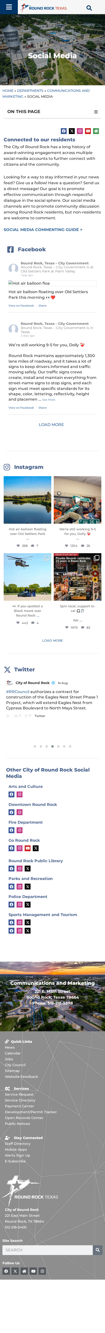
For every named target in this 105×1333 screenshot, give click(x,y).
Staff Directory (18, 1143)
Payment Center (19, 1106)
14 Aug (63, 683)
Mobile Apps (16, 1149)
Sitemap (12, 1071)
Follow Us (11, 1263)
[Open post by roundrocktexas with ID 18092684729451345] (77, 577)
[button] (96, 112)
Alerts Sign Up (17, 1155)
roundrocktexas (27, 480)
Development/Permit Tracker (31, 1112)
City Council (15, 1065)
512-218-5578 (60, 1003)
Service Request (19, 1094)
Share (43, 305)
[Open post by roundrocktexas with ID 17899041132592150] (77, 500)
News (10, 1047)
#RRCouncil (17, 691)
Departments (30, 91)
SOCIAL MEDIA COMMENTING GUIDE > (43, 229)
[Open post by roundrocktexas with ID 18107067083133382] (27, 500)
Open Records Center (24, 1118)
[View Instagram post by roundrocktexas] (47, 519)
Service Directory (20, 1100)
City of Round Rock (33, 683)
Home (7, 91)
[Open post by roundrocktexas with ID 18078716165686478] (27, 577)
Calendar (13, 1053)
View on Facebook (22, 305)
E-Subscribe (15, 1161)
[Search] (98, 1250)
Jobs (9, 1059)
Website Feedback (21, 1076)
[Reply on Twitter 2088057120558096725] (9, 716)
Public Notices (17, 1123)
